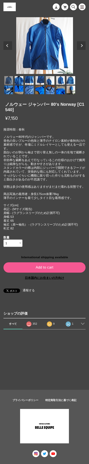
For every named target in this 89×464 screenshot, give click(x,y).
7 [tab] (71, 80)
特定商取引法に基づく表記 (60, 400)
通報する (29, 290)
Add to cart (44, 267)
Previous (7, 45)
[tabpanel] (44, 45)
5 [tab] (50, 80)
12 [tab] (50, 90)
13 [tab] (60, 90)
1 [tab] (8, 80)
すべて (13, 323)
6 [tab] (60, 80)
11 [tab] (39, 90)
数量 (6, 237)
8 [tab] (8, 90)
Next (81, 45)
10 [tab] (29, 90)
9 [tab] (19, 90)
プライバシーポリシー (25, 400)
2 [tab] (19, 80)
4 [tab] (39, 80)
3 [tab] (29, 80)
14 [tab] (71, 90)
